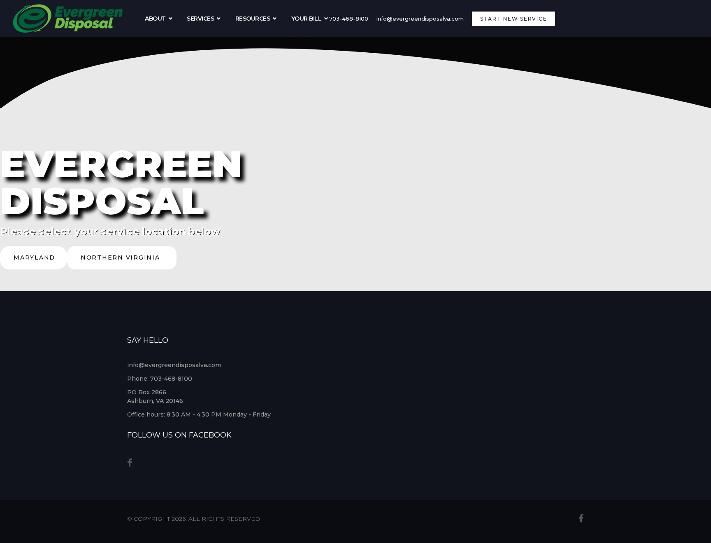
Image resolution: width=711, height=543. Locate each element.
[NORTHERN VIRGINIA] (122, 267)
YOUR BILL (306, 18)
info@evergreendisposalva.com (420, 18)
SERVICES (200, 18)
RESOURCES (252, 18)
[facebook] (129, 462)
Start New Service (513, 19)
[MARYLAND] (33, 267)
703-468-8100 (348, 18)
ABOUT (155, 18)
